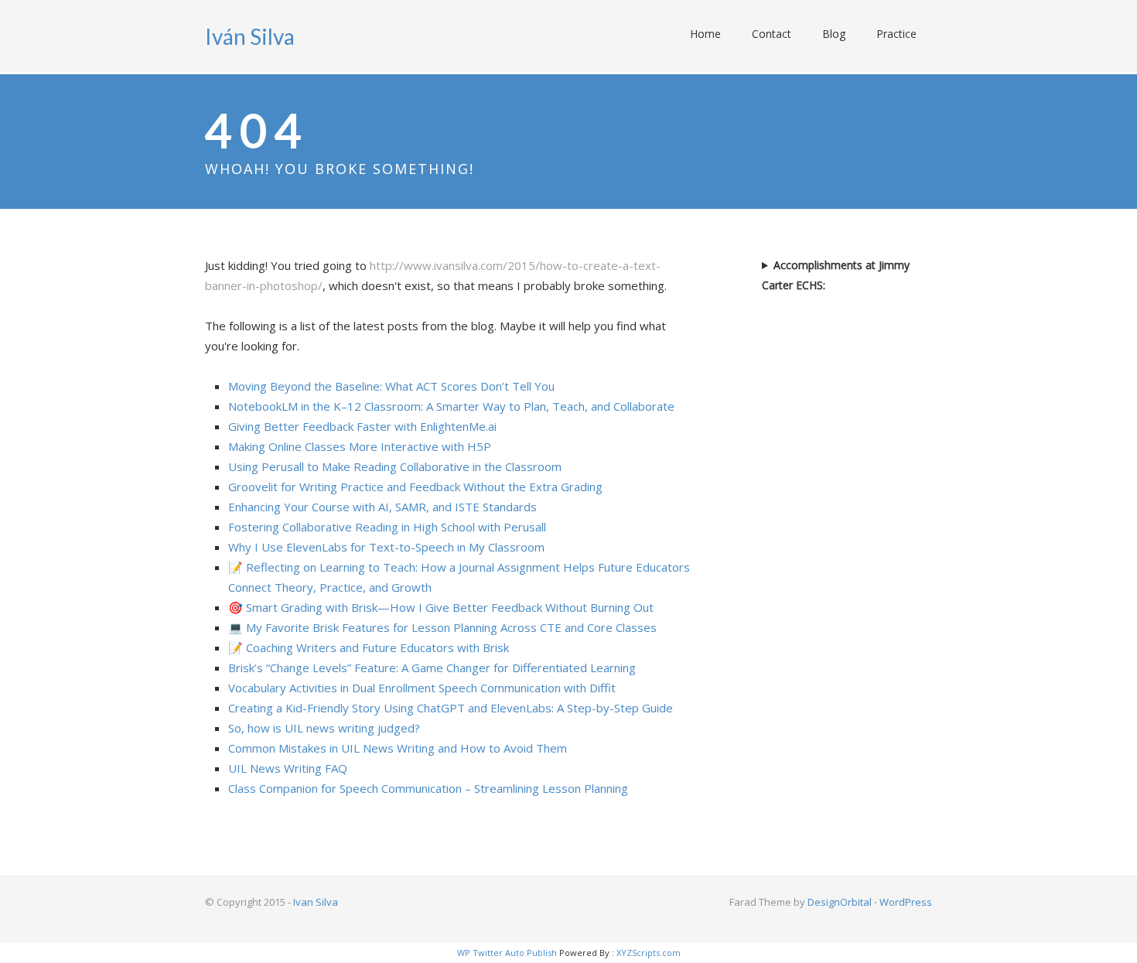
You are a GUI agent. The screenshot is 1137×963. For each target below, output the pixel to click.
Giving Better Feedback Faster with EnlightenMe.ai (362, 426)
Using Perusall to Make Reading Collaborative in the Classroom (395, 466)
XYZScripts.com (648, 952)
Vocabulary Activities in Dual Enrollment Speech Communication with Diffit (422, 687)
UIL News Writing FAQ (287, 768)
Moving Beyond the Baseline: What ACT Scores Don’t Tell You (391, 386)
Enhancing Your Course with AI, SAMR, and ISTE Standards (382, 506)
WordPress (905, 902)
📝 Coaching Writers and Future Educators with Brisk (368, 647)
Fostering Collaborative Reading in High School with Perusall (387, 526)
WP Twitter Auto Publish (507, 952)
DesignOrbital (840, 902)
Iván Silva (250, 36)
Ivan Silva (315, 902)
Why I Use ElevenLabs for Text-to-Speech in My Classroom (386, 547)
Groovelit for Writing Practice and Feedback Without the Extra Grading (415, 486)
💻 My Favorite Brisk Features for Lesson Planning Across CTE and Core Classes (442, 627)
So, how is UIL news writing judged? (324, 728)
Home (705, 33)
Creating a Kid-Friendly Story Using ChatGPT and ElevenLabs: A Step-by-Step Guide (450, 707)
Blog (833, 33)
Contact (771, 33)
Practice (896, 33)
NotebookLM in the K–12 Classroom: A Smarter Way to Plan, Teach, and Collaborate (451, 406)
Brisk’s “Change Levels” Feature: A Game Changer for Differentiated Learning (432, 667)
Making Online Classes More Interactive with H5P (359, 446)
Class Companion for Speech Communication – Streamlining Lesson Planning (428, 788)
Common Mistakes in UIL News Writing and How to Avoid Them (397, 748)
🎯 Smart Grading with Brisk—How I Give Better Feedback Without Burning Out (441, 607)
